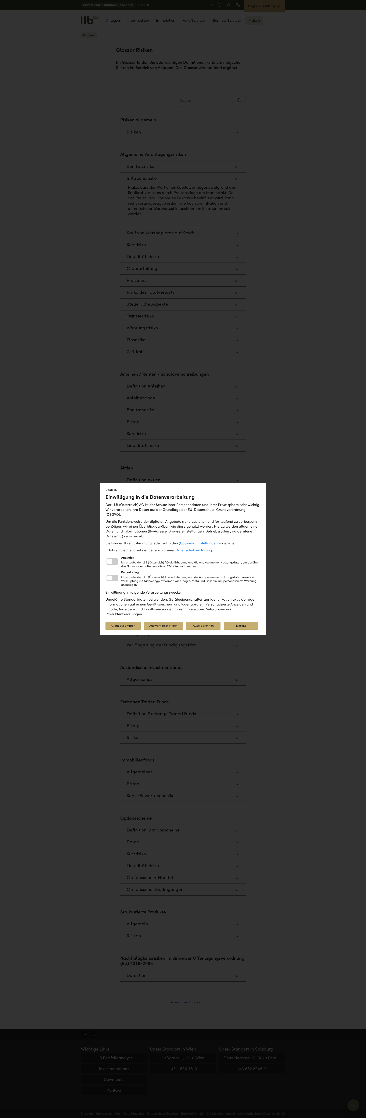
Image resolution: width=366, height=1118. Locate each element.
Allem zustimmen (123, 626)
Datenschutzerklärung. (194, 550)
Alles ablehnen (203, 626)
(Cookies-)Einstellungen (198, 543)
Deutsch (111, 490)
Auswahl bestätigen (163, 626)
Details (241, 626)
